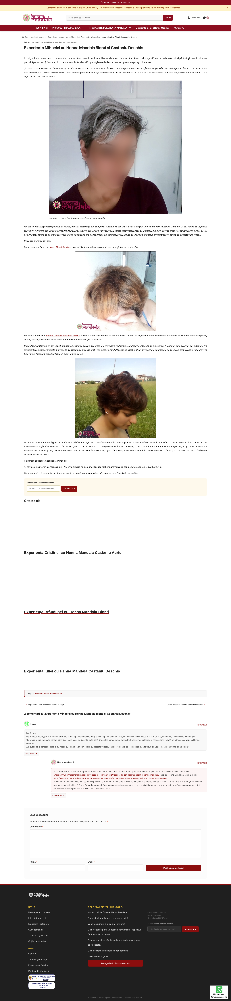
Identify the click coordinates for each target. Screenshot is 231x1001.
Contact (32, 953)
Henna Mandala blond (60, 247)
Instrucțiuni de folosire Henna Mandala (107, 912)
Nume (33, 861)
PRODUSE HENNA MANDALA (66, 28)
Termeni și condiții (37, 959)
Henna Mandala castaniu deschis (63, 335)
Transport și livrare (37, 935)
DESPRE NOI (42, 28)
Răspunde (30, 754)
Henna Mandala (55, 42)
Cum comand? (35, 929)
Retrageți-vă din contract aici (115, 963)
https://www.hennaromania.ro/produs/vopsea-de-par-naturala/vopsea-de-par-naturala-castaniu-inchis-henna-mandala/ (110, 778)
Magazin (42, 37)
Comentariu (36, 826)
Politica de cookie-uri (39, 971)
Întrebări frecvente (37, 918)
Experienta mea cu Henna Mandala (153, 28)
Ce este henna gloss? (98, 956)
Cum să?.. (179, 28)
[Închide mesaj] (227, 7)
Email (91, 861)
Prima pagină (31, 37)
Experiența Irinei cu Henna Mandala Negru (46, 704)
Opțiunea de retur (37, 941)
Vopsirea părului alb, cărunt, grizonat (106, 924)
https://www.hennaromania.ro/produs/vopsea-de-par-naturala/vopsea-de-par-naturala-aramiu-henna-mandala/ (106, 775)
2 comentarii (71, 42)
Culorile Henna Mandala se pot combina (108, 950)
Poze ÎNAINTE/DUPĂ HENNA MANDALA (108, 28)
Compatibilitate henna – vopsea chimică (108, 918)
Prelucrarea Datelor (38, 965)
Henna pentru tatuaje (39, 912)
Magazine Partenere (38, 924)
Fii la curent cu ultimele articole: (40, 482)
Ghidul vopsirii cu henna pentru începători (185, 704)
